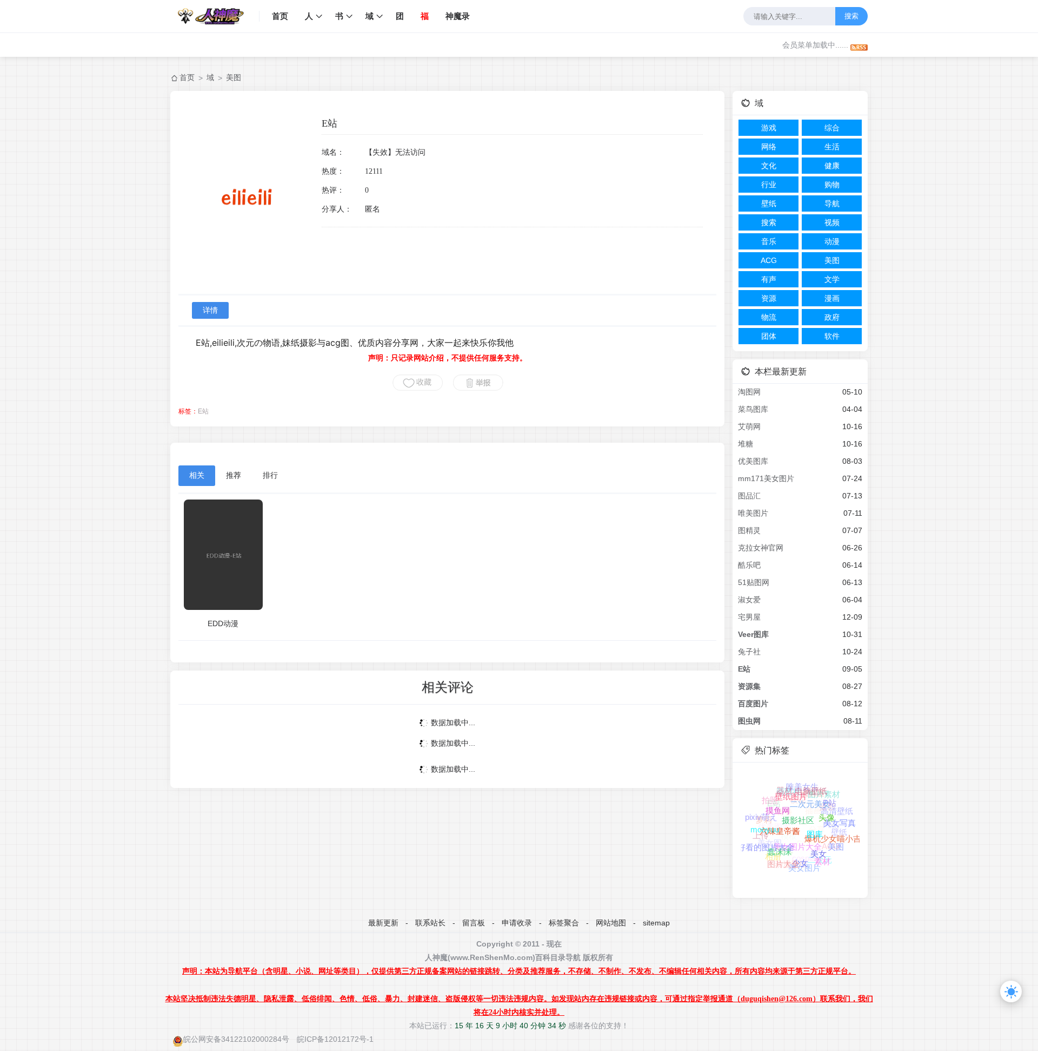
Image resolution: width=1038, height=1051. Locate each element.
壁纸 (768, 203)
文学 (832, 279)
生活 (832, 146)
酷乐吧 (749, 565)
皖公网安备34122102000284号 (236, 1039)
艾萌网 (749, 426)
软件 (832, 336)
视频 (832, 222)
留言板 (473, 922)
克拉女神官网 (760, 547)
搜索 (851, 16)
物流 (768, 317)
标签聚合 (564, 922)
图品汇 (749, 495)
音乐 (768, 241)
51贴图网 (753, 582)
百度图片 (753, 703)
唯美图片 (753, 513)
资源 (768, 298)
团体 (768, 336)
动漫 (832, 241)
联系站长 (430, 922)
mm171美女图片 (766, 478)
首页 (280, 16)
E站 (203, 411)
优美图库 (753, 461)
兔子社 (749, 651)
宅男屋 (749, 617)
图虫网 (749, 721)
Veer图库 (753, 634)
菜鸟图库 (753, 409)
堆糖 (745, 443)
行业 (768, 184)
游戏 (768, 127)
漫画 (832, 298)
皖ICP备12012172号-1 (335, 1039)
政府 (832, 317)
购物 (832, 184)
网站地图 (611, 922)
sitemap (656, 922)
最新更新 (383, 922)
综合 (832, 127)
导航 (832, 203)
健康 (832, 165)
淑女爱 (749, 599)
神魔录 (457, 16)
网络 (768, 146)
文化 (768, 165)
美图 (233, 77)
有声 (768, 279)
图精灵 (749, 530)
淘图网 (749, 391)
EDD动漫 (223, 623)
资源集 (749, 686)
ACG (769, 260)
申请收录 (517, 922)
